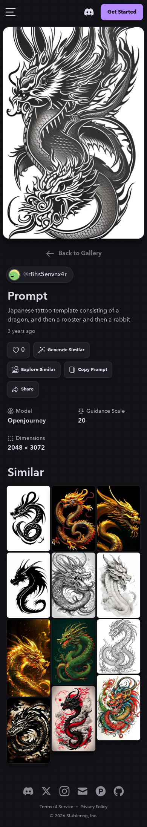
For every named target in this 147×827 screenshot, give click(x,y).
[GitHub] (119, 791)
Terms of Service (57, 806)
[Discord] (89, 12)
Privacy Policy (93, 806)
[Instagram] (64, 791)
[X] (46, 791)
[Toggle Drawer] (10, 12)
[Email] (83, 791)
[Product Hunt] (101, 791)
